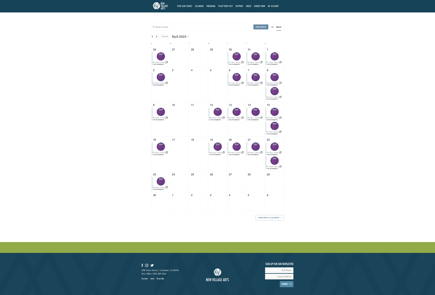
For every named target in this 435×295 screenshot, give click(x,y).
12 (211, 105)
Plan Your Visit (225, 6)
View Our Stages (184, 6)
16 (154, 139)
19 (211, 139)
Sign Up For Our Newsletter (279, 264)
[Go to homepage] (160, 9)
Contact (152, 279)
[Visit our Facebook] (142, 265)
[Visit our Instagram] (146, 265)
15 (268, 105)
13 (230, 105)
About (248, 6)
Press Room (145, 279)
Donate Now (259, 6)
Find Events (261, 27)
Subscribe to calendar (268, 217)
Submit (285, 284)
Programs (211, 6)
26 (154, 49)
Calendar (199, 6)
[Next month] (156, 36)
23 (154, 174)
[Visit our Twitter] (152, 265)
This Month (165, 36)
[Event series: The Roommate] (166, 62)
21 (249, 139)
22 (268, 139)
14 (249, 105)
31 (249, 49)
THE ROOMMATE (158, 64)
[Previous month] (152, 36)
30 (230, 49)
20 (230, 139)
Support (239, 6)
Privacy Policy (160, 279)
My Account (273, 6)
